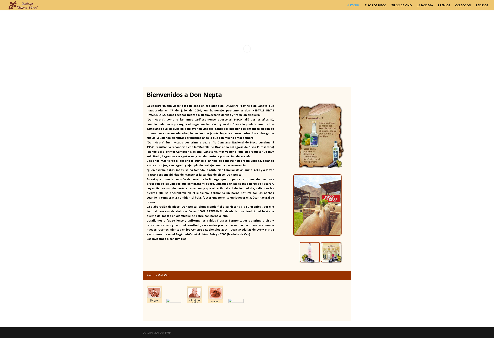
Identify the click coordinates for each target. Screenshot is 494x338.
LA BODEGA (425, 5)
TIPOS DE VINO (401, 5)
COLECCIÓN (463, 5)
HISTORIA (353, 5)
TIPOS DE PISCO (375, 5)
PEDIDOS (482, 5)
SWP (168, 332)
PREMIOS (444, 5)
